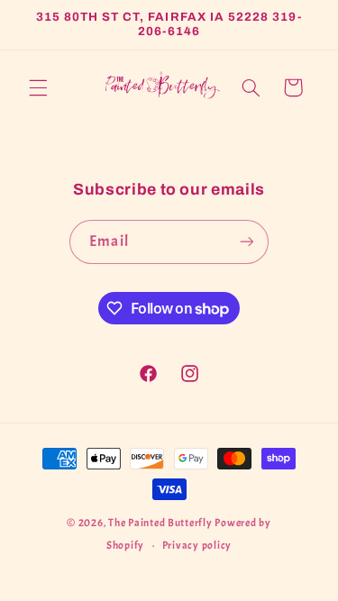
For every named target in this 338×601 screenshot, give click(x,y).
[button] (38, 87)
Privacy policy (197, 545)
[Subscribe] (246, 242)
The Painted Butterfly (160, 523)
